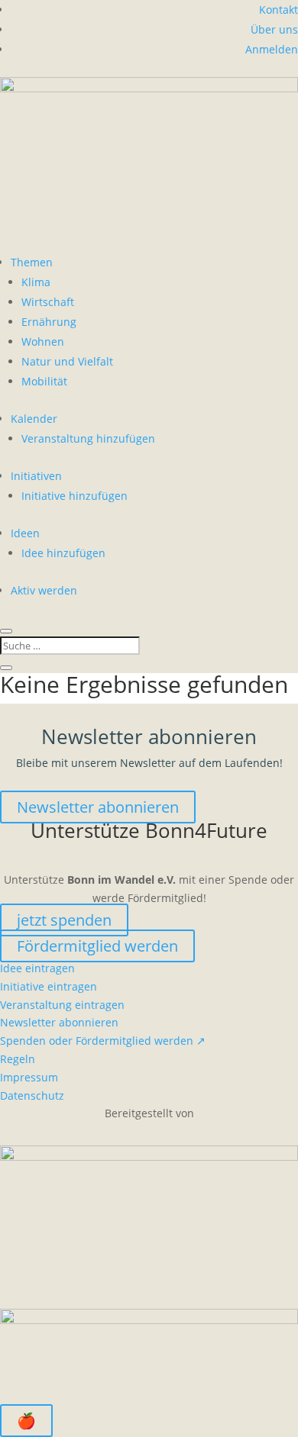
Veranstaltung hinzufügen (88, 438)
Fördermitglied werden (97, 946)
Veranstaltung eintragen (62, 1004)
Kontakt (278, 9)
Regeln (17, 1059)
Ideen (25, 533)
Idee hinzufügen (63, 553)
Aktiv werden (44, 590)
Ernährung (48, 321)
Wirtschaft (47, 302)
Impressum (29, 1077)
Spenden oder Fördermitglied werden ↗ (103, 1040)
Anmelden (271, 49)
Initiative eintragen (48, 986)
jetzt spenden (64, 920)
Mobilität (44, 381)
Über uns (274, 29)
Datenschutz (32, 1095)
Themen (32, 262)
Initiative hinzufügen (74, 495)
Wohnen (42, 341)
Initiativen (36, 476)
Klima (35, 282)
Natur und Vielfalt (67, 361)
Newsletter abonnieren (98, 807)
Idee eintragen (37, 968)
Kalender (34, 418)
